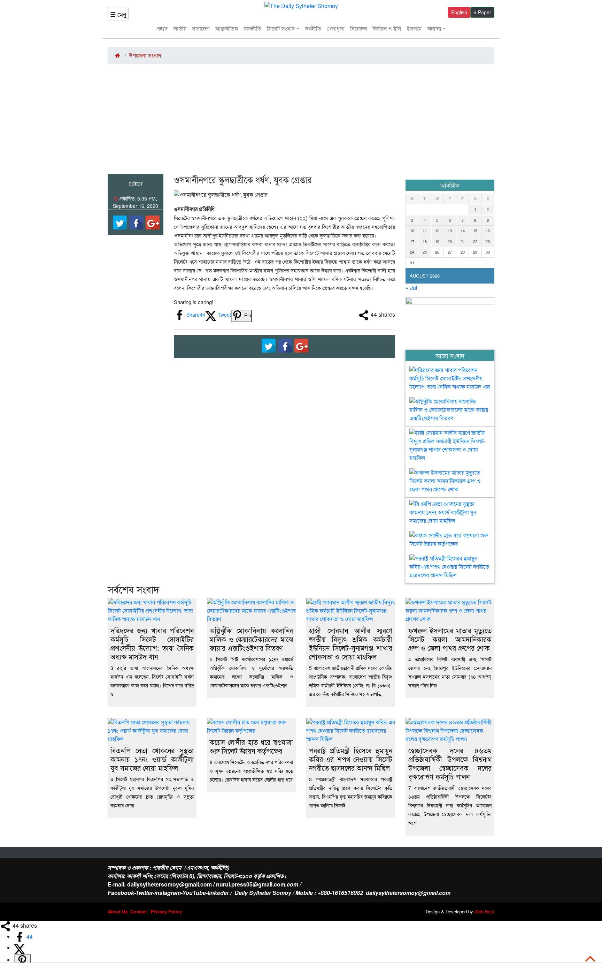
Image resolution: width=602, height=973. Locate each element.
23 (488, 241)
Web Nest (484, 911)
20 (450, 241)
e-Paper (482, 12)
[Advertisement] (301, 122)
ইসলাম (414, 28)
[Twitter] (120, 222)
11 (425, 230)
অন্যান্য (434, 28)
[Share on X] (19, 948)
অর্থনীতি (313, 28)
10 (412, 230)
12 (437, 230)
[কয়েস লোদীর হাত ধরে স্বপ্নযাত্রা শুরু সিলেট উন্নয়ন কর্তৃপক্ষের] (450, 536)
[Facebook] (136, 222)
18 (425, 241)
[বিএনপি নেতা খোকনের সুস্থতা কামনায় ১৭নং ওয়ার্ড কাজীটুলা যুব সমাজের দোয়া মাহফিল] (450, 505)
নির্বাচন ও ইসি (386, 28)
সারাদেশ (201, 28)
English (459, 12)
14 (463, 230)
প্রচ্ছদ (162, 28)
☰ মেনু (118, 13)
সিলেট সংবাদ (281, 28)
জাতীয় (179, 28)
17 (412, 241)
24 (412, 252)
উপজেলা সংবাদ (145, 55)
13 (450, 230)
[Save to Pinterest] (22, 960)
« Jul (411, 288)
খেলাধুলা (336, 28)
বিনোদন (358, 28)
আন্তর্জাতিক (226, 28)
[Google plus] (153, 222)
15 (475, 230)
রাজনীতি (252, 28)
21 (463, 241)
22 (475, 241)
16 (488, 230)
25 (425, 252)
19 (437, 241)
